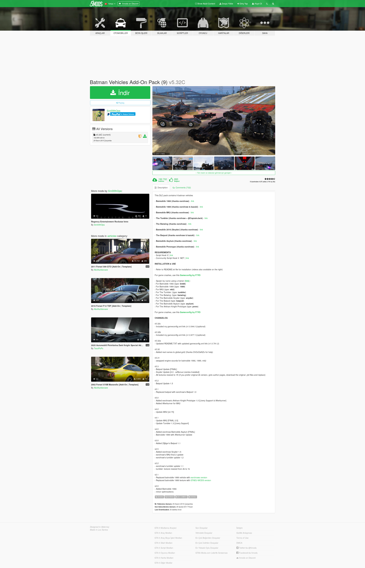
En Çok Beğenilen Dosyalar (207, 537)
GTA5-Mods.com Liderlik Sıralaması (211, 552)
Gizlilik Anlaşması (244, 532)
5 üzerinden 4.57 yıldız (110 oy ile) (262, 181)
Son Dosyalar (201, 527)
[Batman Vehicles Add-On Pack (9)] (213, 120)
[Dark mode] (267, 3)
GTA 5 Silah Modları (163, 542)
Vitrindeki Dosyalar (203, 532)
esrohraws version (199, 477)
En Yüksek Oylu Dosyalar (206, 547)
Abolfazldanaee (101, 269)
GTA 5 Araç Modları (163, 532)
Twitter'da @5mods (247, 547)
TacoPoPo (98, 348)
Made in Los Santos (99, 529)
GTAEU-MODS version (201, 480)
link (192, 201)
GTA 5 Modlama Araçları (166, 527)
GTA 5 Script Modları (164, 547)
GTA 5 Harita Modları (164, 557)
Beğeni (177, 181)
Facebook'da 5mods (248, 552)
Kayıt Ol (258, 3)
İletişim (239, 527)
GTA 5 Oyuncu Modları (165, 552)
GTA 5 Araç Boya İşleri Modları (168, 537)
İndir (123, 92)
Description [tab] (162, 187)
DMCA (239, 542)
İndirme (161, 181)
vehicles (111, 236)
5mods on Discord (247, 557)
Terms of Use (242, 537)
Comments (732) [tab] (183, 187)
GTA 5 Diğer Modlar (163, 562)
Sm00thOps (113, 110)
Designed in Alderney (99, 526)
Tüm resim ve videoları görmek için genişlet (214, 173)
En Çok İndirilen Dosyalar (206, 542)
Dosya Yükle (227, 3)
